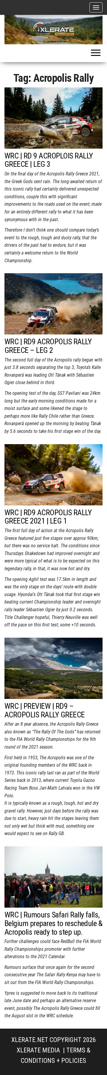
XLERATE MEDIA (38, 1050)
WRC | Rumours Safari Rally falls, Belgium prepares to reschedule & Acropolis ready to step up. (53, 923)
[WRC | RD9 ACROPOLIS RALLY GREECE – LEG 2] (53, 303)
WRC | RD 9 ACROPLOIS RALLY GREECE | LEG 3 (48, 160)
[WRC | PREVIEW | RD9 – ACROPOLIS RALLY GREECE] (53, 668)
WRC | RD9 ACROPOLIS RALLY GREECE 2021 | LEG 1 (48, 517)
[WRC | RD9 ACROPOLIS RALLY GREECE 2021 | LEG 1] (53, 474)
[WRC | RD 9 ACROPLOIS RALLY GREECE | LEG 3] (53, 117)
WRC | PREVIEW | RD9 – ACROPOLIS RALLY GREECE (44, 710)
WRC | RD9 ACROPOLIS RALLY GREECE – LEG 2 (48, 346)
